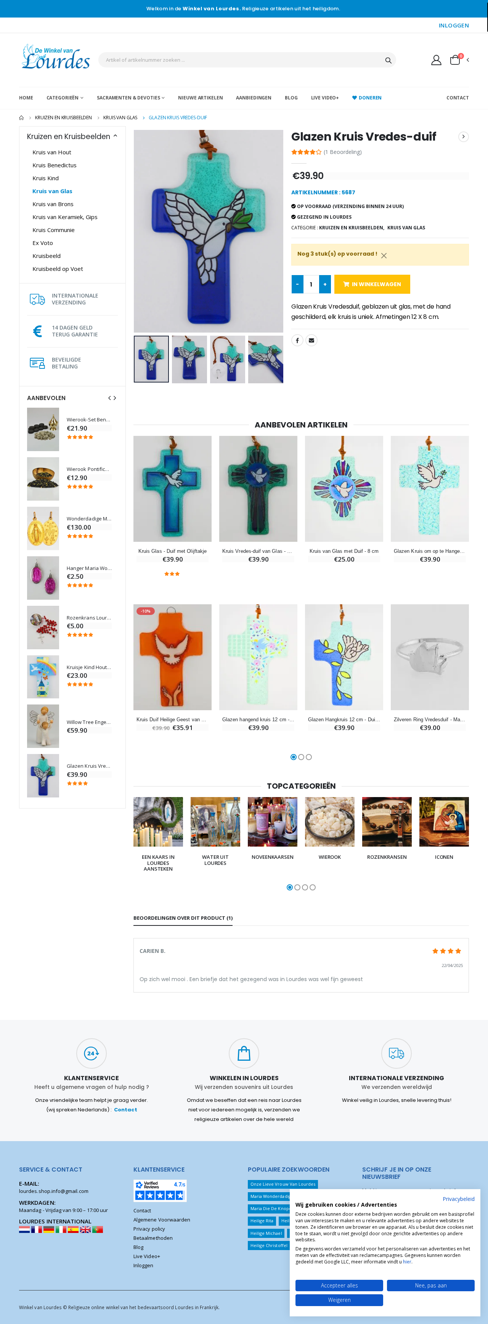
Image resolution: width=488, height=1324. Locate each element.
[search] (388, 59)
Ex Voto (42, 243)
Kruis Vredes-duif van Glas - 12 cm (258, 551)
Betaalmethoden (153, 1237)
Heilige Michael (266, 1233)
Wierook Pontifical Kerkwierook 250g (89, 469)
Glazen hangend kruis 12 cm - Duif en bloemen (258, 719)
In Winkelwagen (376, 284)
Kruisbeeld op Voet (57, 268)
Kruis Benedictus (54, 165)
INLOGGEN (454, 25)
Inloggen (143, 1265)
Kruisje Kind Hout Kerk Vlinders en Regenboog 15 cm (89, 667)
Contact (457, 97)
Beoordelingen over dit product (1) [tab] (183, 917)
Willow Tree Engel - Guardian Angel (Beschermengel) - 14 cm (89, 722)
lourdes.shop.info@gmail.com (53, 1191)
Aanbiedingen (253, 97)
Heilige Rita (262, 1220)
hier (407, 1261)
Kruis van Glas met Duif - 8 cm (344, 551)
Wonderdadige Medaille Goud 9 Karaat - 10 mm (89, 519)
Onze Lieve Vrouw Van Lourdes (283, 1184)
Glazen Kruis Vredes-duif (89, 766)
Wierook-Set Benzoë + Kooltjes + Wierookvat (89, 419)
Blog (291, 97)
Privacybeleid (459, 1198)
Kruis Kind (45, 178)
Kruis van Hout (51, 152)
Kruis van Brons (53, 204)
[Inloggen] (436, 60)
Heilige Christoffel (268, 1245)
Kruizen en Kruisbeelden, (351, 227)
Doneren (370, 97)
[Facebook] (297, 340)
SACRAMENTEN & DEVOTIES (128, 97)
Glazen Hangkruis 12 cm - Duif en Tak (344, 719)
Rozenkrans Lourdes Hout (89, 618)
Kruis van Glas (120, 117)
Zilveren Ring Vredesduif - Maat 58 (430, 719)
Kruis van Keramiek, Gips (65, 217)
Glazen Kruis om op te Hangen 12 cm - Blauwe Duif (430, 551)
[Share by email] (311, 340)
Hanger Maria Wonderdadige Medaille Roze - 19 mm (89, 568)
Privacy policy (149, 1228)
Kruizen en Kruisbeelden (63, 117)
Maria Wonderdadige (272, 1196)
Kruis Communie (53, 230)
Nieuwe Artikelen (200, 97)
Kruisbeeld (46, 255)
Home (26, 97)
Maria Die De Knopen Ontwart (281, 1208)
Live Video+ (325, 97)
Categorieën (63, 97)
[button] (459, 60)
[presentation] (109, 398)
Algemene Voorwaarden (161, 1219)
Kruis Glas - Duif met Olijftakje (172, 551)
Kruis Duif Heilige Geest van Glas (172, 719)
